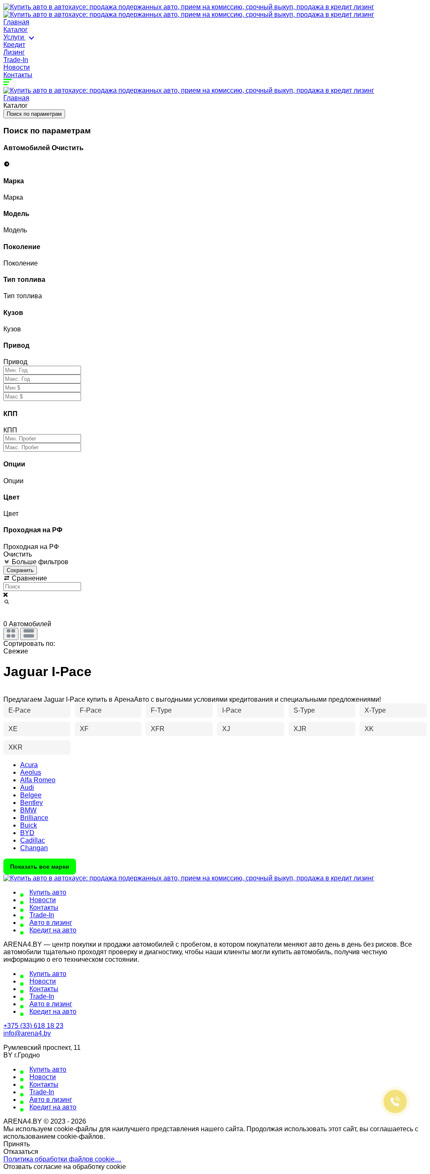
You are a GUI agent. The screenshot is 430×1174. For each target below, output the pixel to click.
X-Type (375, 710)
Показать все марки (39, 866)
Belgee (31, 795)
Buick (28, 825)
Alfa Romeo (37, 780)
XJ (226, 728)
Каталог (15, 29)
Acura (29, 764)
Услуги (14, 37)
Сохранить (20, 570)
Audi (27, 787)
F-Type (161, 710)
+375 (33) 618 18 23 (33, 1025)
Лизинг (14, 52)
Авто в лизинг (50, 922)
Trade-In (15, 59)
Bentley (31, 802)
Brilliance (34, 817)
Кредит (14, 44)
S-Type (304, 710)
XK (369, 728)
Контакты (17, 74)
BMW (28, 810)
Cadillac (32, 840)
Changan (34, 847)
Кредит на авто (52, 930)
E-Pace (19, 710)
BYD (27, 832)
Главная (16, 22)
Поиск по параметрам (34, 114)
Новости (16, 67)
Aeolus (30, 772)
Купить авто (47, 892)
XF (84, 728)
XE (13, 728)
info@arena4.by (27, 1033)
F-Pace (91, 710)
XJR (300, 728)
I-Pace (231, 710)
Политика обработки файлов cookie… (62, 1159)
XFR (158, 728)
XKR (15, 747)
